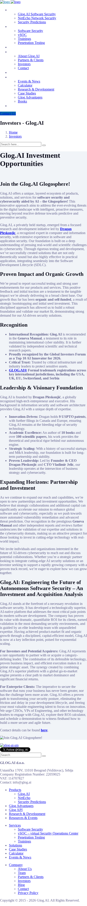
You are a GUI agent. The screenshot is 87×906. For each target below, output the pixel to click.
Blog (13, 105)
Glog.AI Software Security (37, 14)
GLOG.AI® (18, 370)
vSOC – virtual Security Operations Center (48, 833)
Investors (24, 64)
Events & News (29, 81)
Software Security (30, 31)
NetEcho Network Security (37, 18)
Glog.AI (24, 794)
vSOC (22, 35)
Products (16, 10)
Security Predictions (32, 22)
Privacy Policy (28, 893)
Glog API (16, 810)
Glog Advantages (30, 97)
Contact (23, 68)
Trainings (24, 39)
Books (22, 101)
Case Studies (27, 93)
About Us (25, 869)
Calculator (25, 85)
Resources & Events (25, 77)
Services (16, 26)
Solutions (16, 47)
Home (13, 132)
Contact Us (8, 113)
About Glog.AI (28, 56)
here (44, 730)
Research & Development (36, 89)
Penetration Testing (31, 43)
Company (17, 51)
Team (13, 72)
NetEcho (24, 798)
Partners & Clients (31, 60)
